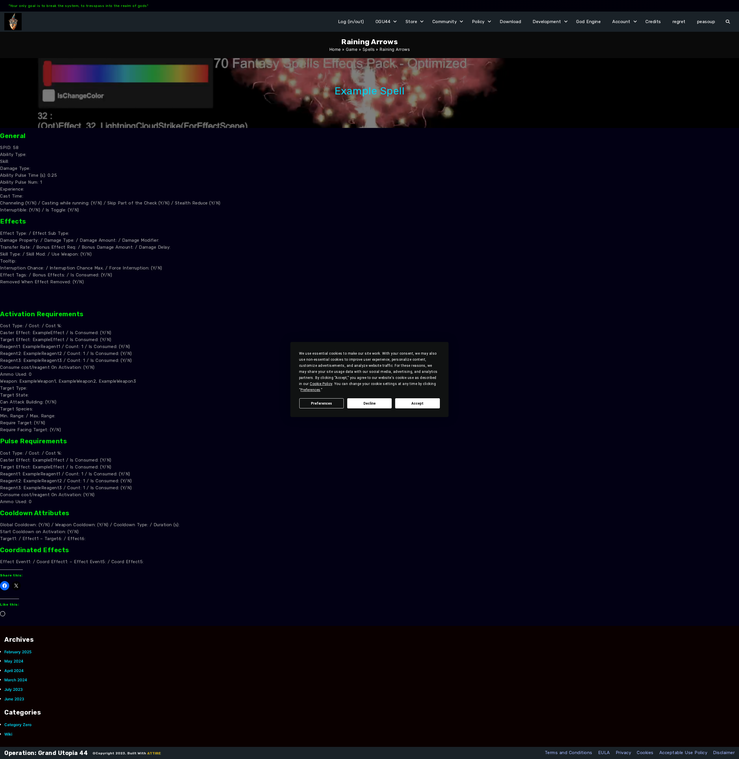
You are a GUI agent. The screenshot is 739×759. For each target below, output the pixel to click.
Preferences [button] (310, 390)
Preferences (321, 403)
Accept (417, 403)
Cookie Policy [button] (321, 384)
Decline (369, 403)
